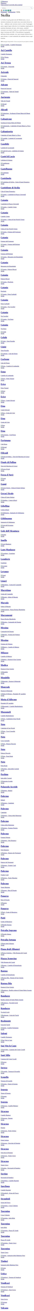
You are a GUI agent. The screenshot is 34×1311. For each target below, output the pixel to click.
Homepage (4, 12)
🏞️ (8, 10)
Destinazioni (11, 12)
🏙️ (10, 10)
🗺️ (4, 10)
